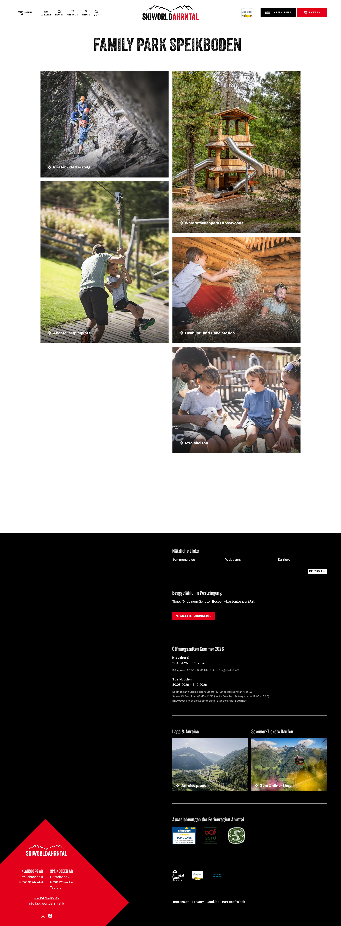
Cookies (213, 902)
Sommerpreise (183, 559)
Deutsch (315, 571)
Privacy (198, 902)
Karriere (284, 559)
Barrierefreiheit (233, 902)
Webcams (233, 559)
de (95, 15)
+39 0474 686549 (46, 898)
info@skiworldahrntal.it (46, 904)
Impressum (181, 902)
